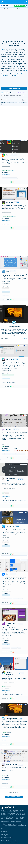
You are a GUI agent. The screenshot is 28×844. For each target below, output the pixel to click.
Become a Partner (4, 835)
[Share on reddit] (8, 92)
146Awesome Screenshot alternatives (8, 682)
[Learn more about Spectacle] (3, 359)
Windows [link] (3, 102)
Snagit (2, 75)
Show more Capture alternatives (14, 796)
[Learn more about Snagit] (3, 271)
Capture (3, 49)
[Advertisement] (14, 24)
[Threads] (10, 840)
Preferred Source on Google (7, 837)
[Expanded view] (22, 99)
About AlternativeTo (5, 834)
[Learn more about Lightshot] (3, 429)
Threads (16, 824)
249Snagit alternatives (6, 283)
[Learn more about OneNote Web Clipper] (3, 623)
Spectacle (8, 75)
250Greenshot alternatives (6, 212)
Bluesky (12, 824)
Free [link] (9, 102)
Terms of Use (3, 830)
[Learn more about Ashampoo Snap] (3, 718)
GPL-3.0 (11, 170)
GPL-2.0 (11, 375)
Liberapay (6, 827)
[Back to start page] (2, 2)
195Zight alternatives (5, 586)
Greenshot (20, 74)
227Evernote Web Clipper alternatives (8, 488)
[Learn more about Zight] (3, 574)
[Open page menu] (26, 1)
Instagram (20, 824)
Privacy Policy (4, 831)
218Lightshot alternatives (6, 441)
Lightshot (16, 75)
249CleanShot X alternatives (7, 537)
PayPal (11, 827)
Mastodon (8, 824)
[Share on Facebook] (2, 92)
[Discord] (1, 840)
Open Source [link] (14, 102)
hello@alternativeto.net (6, 823)
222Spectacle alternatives (6, 370)
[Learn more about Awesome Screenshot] (3, 672)
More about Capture (13, 88)
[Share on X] (5, 92)
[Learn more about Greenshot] (3, 202)
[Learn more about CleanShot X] (3, 526)
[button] (14, 155)
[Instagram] (13, 840)
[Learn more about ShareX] (3, 155)
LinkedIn (2, 825)
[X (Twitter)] (3, 840)
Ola (9, 813)
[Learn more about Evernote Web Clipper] (3, 478)
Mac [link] (6, 102)
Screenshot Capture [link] (22, 102)
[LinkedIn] (15, 840)
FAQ (2, 828)
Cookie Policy (3, 833)
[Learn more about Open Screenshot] (3, 764)
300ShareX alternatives (6, 166)
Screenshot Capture (5, 174)
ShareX (25, 70)
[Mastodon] (6, 840)
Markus (13, 813)
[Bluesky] (8, 840)
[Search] (24, 2)
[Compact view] (24, 99)
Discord (15, 823)
